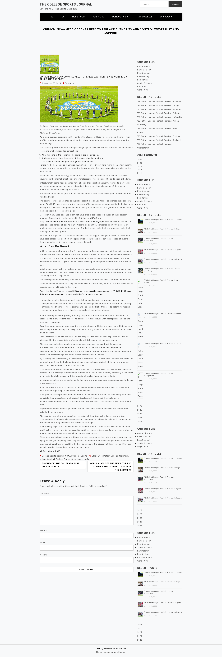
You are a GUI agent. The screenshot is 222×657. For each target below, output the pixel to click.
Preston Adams (144, 557)
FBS (63, 17)
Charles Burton (144, 433)
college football (47, 459)
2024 (139, 414)
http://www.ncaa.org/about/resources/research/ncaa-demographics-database (78, 221)
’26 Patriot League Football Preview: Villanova (159, 101)
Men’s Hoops (79, 17)
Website (43, 555)
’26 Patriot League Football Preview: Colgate (158, 113)
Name (43, 530)
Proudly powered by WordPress (111, 649)
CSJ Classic (166, 17)
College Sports (63, 459)
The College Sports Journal (66, 4)
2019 (139, 166)
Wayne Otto (143, 90)
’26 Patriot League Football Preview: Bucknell (159, 140)
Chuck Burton (143, 66)
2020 (139, 163)
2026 (139, 406)
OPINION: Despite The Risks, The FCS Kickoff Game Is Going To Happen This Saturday (110, 466)
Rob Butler (142, 86)
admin (71, 83)
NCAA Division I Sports (76, 456)
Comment (45, 493)
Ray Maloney (143, 76)
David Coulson (144, 70)
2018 (139, 170)
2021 (139, 160)
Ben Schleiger (143, 80)
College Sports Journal (53, 456)
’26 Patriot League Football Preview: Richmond (159, 109)
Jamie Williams (144, 83)
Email (43, 542)
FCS (51, 17)
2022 (139, 421)
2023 (139, 417)
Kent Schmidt (143, 73)
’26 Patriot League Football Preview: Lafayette (159, 117)
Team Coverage (144, 17)
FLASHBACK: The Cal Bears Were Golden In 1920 (60, 465)
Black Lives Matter (101, 456)
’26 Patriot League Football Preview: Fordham (159, 136)
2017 (139, 173)
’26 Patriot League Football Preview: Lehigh (158, 105)
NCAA (87, 459)
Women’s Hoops (120, 17)
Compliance (77, 459)
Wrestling (98, 17)
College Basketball (119, 456)
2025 (139, 410)
